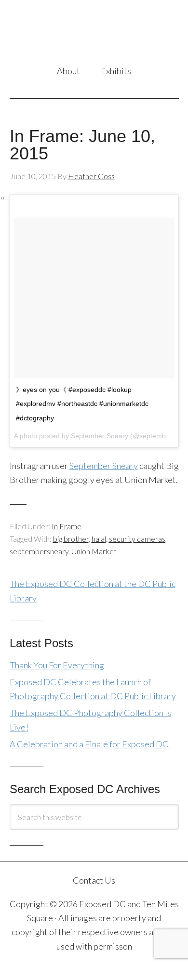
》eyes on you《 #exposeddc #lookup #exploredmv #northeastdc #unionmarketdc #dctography (82, 404)
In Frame (66, 526)
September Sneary (103, 465)
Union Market (94, 551)
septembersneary (39, 551)
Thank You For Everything (57, 665)
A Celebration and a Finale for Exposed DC (90, 744)
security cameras (137, 538)
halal (99, 538)
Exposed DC (94, 33)
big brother (71, 538)
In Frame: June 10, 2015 (82, 144)
